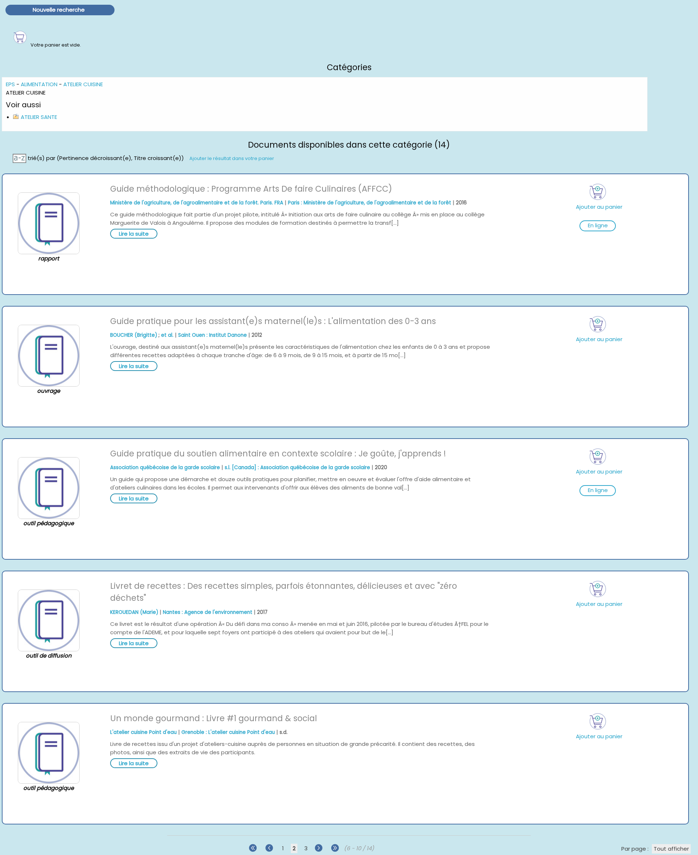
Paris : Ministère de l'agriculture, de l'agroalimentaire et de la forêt (369, 202)
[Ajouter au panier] (598, 191)
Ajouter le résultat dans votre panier (231, 158)
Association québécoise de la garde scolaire (165, 467)
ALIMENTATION (39, 84)
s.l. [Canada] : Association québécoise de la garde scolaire (297, 467)
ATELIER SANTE (39, 117)
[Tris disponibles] (20, 157)
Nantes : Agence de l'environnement (207, 612)
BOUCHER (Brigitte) (133, 335)
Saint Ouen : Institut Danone (212, 335)
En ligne (598, 225)
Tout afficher (671, 848)
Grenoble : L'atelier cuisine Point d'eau (228, 732)
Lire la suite (134, 233)
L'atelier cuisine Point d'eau (143, 732)
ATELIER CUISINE (83, 84)
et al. (167, 335)
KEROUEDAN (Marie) (134, 612)
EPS (10, 84)
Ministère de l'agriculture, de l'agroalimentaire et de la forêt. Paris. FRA (196, 202)
